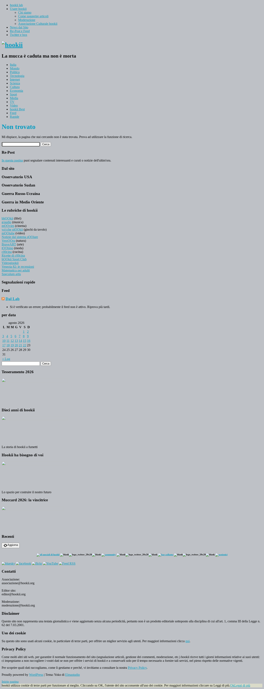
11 (7, 340)
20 (16, 345)
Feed (13, 113)
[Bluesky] (8, 563)
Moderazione (26, 20)
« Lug (6, 359)
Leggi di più (242, 685)
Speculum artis (11, 274)
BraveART (9, 244)
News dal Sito (19, 27)
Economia (16, 90)
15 (24, 340)
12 (12, 340)
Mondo (14, 68)
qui (187, 641)
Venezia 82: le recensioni (18, 266)
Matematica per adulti (16, 270)
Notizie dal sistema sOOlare (20, 237)
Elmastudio (72, 674)
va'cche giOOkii (12, 229)
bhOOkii (7, 218)
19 (12, 345)
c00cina (7, 252)
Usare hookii (18, 9)
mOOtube (8, 233)
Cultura (15, 87)
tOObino (7, 248)
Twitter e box (18, 35)
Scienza (15, 83)
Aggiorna (12, 544)
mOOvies (8, 226)
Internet (15, 79)
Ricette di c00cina (13, 255)
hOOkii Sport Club (14, 259)
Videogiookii (10, 263)
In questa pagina (12, 160)
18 (8, 345)
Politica (15, 72)
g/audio (6, 222)
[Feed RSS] (67, 563)
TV (12, 102)
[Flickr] (37, 563)
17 (4, 345)
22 (24, 345)
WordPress (36, 674)
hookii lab (16, 5)
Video (14, 105)
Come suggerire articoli (33, 16)
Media (14, 98)
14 (20, 340)
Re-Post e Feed (20, 31)
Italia (13, 64)
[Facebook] (23, 563)
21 (20, 345)
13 (16, 340)
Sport (13, 94)
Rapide (14, 116)
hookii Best (17, 109)
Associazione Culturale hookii (37, 23)
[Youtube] (50, 563)
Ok (232, 685)
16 (28, 340)
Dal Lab (13, 299)
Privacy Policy (137, 667)
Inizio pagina (10, 681)
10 (4, 340)
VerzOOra (8, 240)
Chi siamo (24, 12)
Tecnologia (17, 76)
